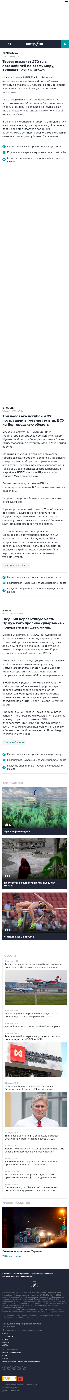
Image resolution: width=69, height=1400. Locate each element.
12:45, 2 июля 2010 (11, 56)
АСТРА (5, 1345)
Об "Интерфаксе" (21, 1273)
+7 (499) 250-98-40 (9, 1318)
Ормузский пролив (14, 742)
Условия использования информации (19, 1385)
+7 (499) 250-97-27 (31, 1318)
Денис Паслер (30, 282)
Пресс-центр (37, 1273)
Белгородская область (16, 565)
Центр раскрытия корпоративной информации (21, 1361)
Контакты (6, 1273)
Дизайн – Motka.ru (10, 1391)
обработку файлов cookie (53, 1312)
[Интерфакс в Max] (24, 1368)
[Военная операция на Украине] (34, 1247)
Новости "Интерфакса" (11, 1353)
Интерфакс (34, 43)
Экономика (10, 53)
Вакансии (48, 1273)
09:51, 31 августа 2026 (12, 613)
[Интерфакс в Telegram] (9, 1368)
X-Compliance (7, 1336)
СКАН (4, 1356)
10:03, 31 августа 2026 (12, 411)
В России (8, 180)
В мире (6, 610)
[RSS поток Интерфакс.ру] (19, 1368)
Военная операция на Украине (22, 1251)
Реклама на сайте (10, 1276)
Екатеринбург (11, 282)
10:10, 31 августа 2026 (12, 183)
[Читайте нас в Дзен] (4, 1368)
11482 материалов (12, 1256)
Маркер (5, 1342)
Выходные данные (10, 1388)
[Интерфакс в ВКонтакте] (14, 1368)
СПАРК (5, 1334)
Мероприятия (27, 1276)
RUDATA (5, 1359)
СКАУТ (5, 1339)
